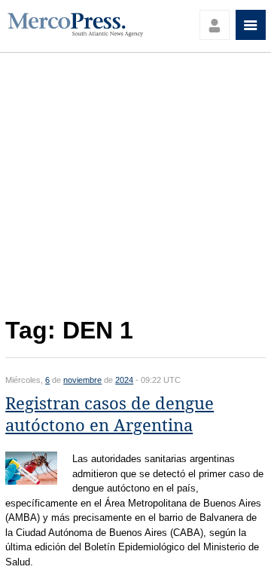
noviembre (82, 379)
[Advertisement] (135, 189)
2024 (124, 379)
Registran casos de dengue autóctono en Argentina (109, 414)
